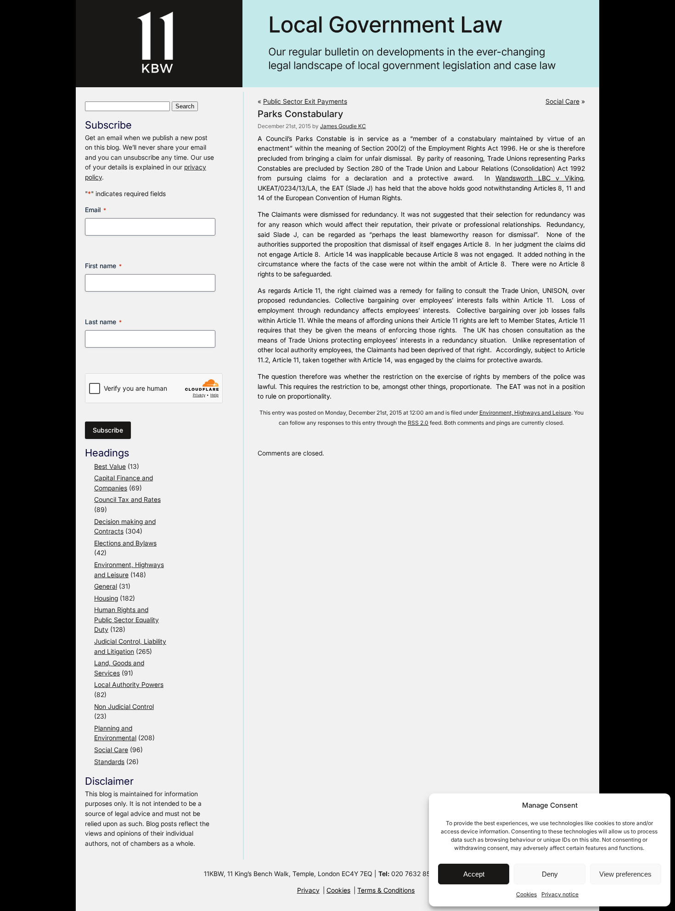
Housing (106, 598)
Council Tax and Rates (127, 499)
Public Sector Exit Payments (305, 101)
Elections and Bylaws (125, 543)
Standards (109, 761)
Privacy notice (560, 894)
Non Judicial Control (124, 706)
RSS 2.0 (418, 422)
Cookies (526, 894)
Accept (473, 874)
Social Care (111, 750)
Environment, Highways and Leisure (525, 412)
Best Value (110, 466)
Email (95, 210)
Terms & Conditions (386, 890)
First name (103, 266)
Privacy (308, 890)
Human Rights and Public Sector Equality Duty (126, 619)
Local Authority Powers (128, 684)
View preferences (625, 874)
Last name (103, 322)
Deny (550, 874)
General (105, 586)
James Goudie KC (343, 126)
